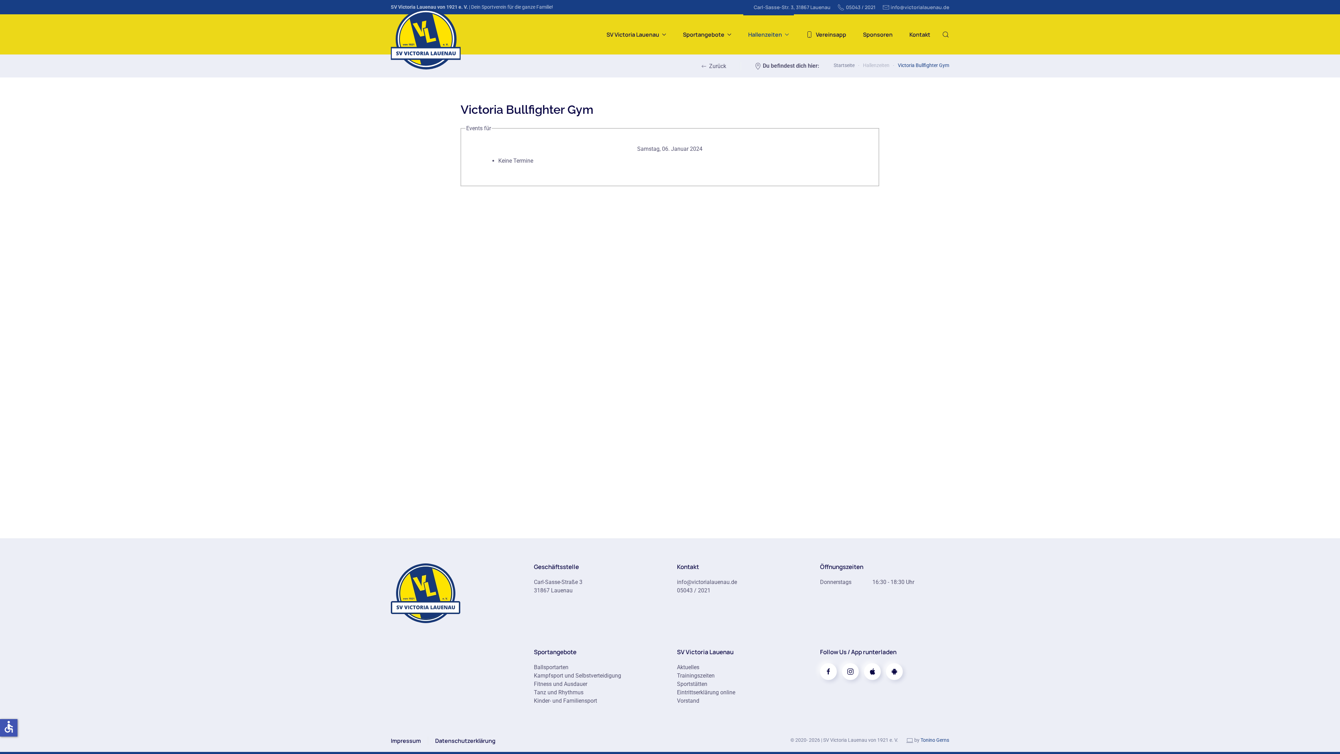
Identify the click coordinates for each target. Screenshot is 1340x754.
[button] (945, 34)
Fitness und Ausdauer (560, 684)
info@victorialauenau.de (920, 7)
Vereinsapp (831, 34)
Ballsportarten (551, 667)
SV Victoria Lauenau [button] (632, 34)
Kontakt (919, 34)
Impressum (406, 741)
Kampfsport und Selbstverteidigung (577, 675)
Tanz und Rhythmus (558, 692)
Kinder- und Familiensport (565, 700)
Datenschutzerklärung (465, 741)
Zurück (717, 66)
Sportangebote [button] (703, 34)
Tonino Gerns (935, 740)
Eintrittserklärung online (706, 692)
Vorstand (688, 700)
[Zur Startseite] (426, 592)
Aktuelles (688, 667)
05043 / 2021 (861, 7)
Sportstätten (692, 684)
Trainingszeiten (696, 675)
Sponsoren (878, 34)
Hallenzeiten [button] (765, 34)
